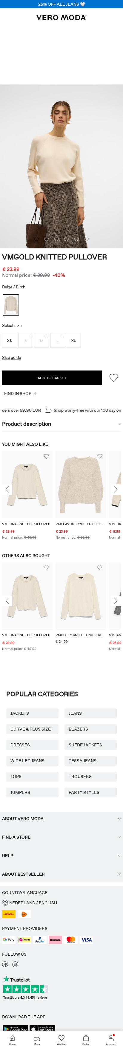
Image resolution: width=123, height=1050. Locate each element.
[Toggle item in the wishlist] (113, 378)
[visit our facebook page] (5, 965)
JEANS (75, 713)
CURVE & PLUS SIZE (30, 729)
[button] (9, 340)
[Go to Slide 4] (66, 239)
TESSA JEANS (82, 760)
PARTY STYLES (84, 792)
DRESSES (20, 744)
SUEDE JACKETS (85, 744)
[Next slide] (116, 490)
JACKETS (19, 713)
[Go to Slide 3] (56, 239)
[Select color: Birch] (11, 305)
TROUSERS (80, 776)
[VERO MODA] (61, 18)
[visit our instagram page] (15, 965)
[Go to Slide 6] (86, 239)
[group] (27, 496)
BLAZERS (78, 729)
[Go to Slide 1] (36, 239)
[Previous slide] (7, 490)
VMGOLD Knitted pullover (54, 257)
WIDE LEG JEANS (27, 760)
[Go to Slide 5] (76, 239)
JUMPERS (20, 792)
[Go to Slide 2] (46, 239)
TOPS (15, 776)
